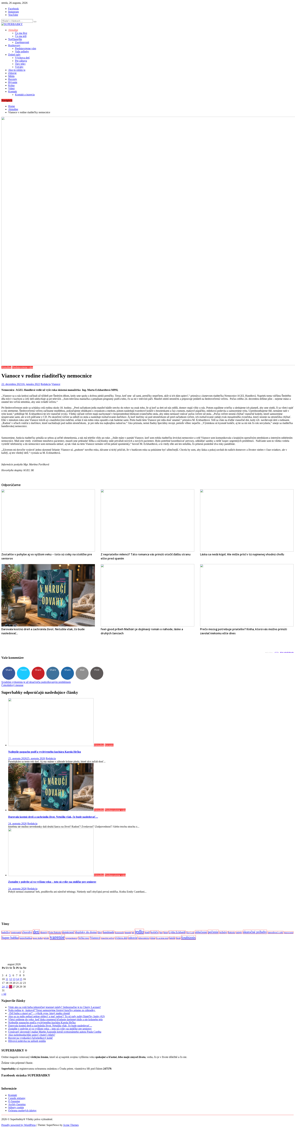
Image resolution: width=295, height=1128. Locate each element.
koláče (155, 932)
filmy (100, 932)
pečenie (213, 932)
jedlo (139, 931)
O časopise (14, 1101)
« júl (3, 994)
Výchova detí (22, 57)
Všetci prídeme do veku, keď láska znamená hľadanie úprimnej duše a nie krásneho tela (55, 1019)
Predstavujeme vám (25, 48)
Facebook (13, 8)
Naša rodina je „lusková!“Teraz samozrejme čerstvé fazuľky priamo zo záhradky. (51, 1010)
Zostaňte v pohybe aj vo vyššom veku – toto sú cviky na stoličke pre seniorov (52, 881)
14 (17, 979)
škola (178, 938)
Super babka (10, 937)
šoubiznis (188, 937)
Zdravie (12, 73)
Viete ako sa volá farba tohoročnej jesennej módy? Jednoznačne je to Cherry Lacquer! (54, 1007)
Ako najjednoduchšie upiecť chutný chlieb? (31, 1034)
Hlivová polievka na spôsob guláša (27, 1041)
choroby (27, 932)
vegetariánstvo (71, 938)
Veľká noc (83, 937)
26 (10, 986)
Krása (11, 85)
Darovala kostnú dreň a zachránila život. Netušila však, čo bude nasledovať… (53, 816)
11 (7, 979)
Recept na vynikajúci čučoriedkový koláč (30, 1037)
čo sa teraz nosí (162, 938)
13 (14, 979)
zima (152, 938)
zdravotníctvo (143, 938)
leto (161, 932)
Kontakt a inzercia (25, 94)
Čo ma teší (20, 36)
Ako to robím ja (16, 70)
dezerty (43, 932)
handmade (108, 932)
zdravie (132, 937)
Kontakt (12, 91)
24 (3, 986)
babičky (6, 932)
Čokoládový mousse (12, 685)
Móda (11, 76)
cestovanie (16, 932)
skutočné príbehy (255, 932)
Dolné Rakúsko (54, 932)
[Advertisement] (103, 907)
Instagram (13, 11)
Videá (11, 88)
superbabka (26, 937)
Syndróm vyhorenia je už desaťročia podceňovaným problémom (36, 682)
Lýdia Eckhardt (177, 932)
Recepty (12, 79)
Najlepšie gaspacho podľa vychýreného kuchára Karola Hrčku (44, 751)
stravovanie (288, 932)
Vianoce (55, 384)
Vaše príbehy (22, 51)
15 (20, 979)
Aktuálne (13, 30)
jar (133, 932)
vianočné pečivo (107, 938)
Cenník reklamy (16, 1098)
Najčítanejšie (15, 39)
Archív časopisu (17, 1104)
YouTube (13, 14)
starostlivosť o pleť (275, 932)
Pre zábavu (21, 60)
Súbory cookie (16, 1107)
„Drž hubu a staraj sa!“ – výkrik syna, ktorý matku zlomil (39, 1013)
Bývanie (12, 82)
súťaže (46, 938)
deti (36, 931)
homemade (119, 932)
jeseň (147, 932)
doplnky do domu (86, 932)
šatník (172, 938)
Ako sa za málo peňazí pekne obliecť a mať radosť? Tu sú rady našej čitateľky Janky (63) (56, 1016)
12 (10, 979)
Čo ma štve (21, 33)
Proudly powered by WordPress (18, 1125)
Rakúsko (231, 932)
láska (166, 932)
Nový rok (190, 932)
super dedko (38, 938)
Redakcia (46, 384)
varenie (57, 937)
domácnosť (68, 932)
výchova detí (121, 938)
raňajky (239, 932)
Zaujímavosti (22, 42)
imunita (128, 932)
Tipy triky (20, 63)
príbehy (223, 932)
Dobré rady (14, 54)
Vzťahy (19, 66)
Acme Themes (71, 1125)
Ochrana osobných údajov (22, 1110)
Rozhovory (14, 45)
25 (7, 986)
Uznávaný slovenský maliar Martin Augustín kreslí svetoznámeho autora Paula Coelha (54, 1031)
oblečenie (201, 932)
